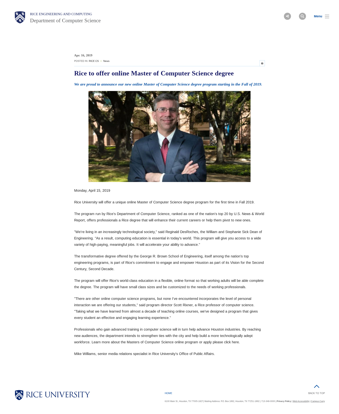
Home (168, 393)
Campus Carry (318, 401)
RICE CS (94, 61)
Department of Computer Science (65, 20)
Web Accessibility (301, 401)
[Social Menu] (287, 16)
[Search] (302, 16)
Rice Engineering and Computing (61, 14)
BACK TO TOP (316, 393)
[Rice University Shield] (20, 17)
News (106, 61)
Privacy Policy (284, 401)
